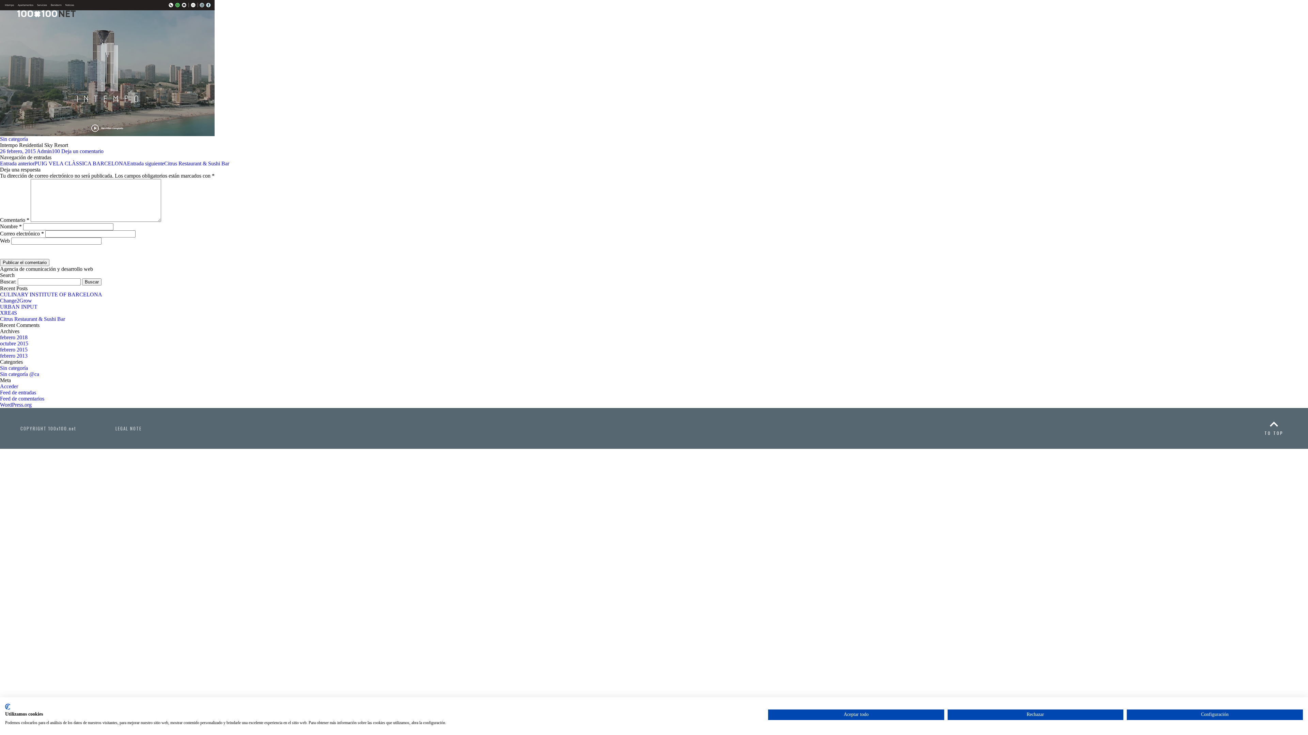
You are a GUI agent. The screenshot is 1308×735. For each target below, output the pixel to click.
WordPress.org (16, 405)
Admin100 (48, 151)
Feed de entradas (18, 392)
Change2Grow (16, 301)
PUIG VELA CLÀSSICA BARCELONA (63, 163)
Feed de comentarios (22, 399)
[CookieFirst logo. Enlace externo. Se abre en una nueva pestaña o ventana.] (7, 707)
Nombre (11, 226)
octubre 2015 (14, 343)
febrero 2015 (14, 350)
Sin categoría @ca (19, 374)
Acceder (9, 386)
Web (5, 241)
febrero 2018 (14, 337)
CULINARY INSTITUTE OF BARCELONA (51, 294)
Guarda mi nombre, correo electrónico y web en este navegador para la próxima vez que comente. (153, 255)
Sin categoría (14, 139)
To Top (1273, 433)
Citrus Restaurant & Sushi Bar (178, 163)
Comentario (14, 220)
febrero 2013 (14, 356)
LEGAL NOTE (128, 428)
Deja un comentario (82, 151)
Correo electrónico (22, 233)
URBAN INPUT (18, 307)
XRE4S (8, 313)
